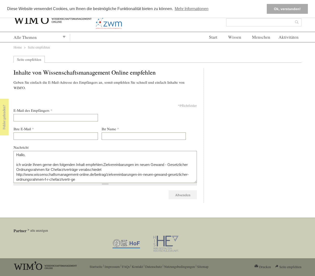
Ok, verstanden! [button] (287, 9)
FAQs (126, 266)
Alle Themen (25, 37)
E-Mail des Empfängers (33, 110)
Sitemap (202, 266)
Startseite (96, 266)
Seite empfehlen (29, 59)
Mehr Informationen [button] (191, 9)
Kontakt (137, 266)
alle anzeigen (39, 230)
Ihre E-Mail (24, 128)
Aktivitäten (289, 37)
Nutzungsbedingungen (179, 266)
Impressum (112, 266)
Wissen (234, 37)
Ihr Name (110, 128)
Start (213, 37)
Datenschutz (153, 266)
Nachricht (21, 147)
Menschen (261, 37)
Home (18, 47)
